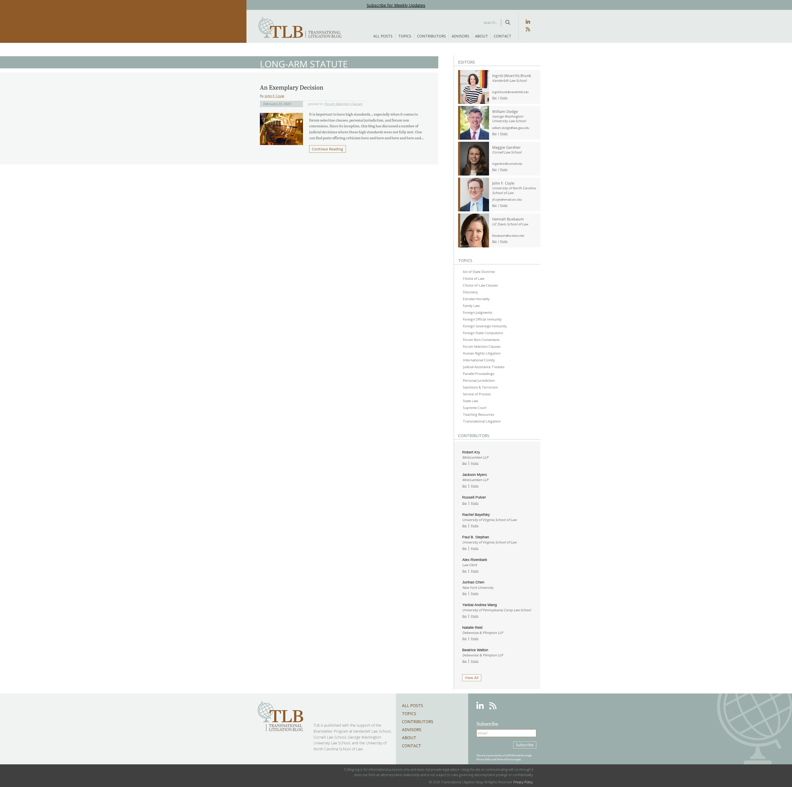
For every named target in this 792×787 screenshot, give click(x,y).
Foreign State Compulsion (483, 333)
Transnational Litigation (482, 421)
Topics (404, 36)
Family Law (471, 305)
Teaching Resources (478, 414)
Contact (502, 36)
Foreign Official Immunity (482, 319)
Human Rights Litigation (482, 353)
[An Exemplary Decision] (281, 127)
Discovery (470, 292)
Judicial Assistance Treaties (483, 367)
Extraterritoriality (476, 299)
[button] (507, 22)
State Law (470, 401)
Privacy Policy (484, 759)
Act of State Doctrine (479, 271)
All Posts (382, 36)
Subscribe (525, 744)
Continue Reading (327, 148)
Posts (504, 98)
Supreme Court (475, 407)
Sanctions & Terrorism (480, 387)
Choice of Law (473, 278)
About (481, 36)
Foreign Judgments (477, 312)
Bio (494, 98)
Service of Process (477, 394)
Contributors (431, 36)
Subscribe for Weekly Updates (396, 5)
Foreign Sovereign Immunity (485, 326)
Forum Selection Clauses (343, 104)
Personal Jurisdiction (479, 380)
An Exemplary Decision (291, 87)
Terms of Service (505, 759)
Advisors (460, 36)
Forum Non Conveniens (481, 339)
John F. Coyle (274, 96)
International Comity (479, 360)
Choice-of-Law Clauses (480, 285)
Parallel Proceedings (478, 373)
